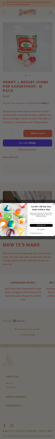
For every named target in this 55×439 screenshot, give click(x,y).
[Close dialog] (53, 204)
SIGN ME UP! (41, 225)
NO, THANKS (41, 229)
